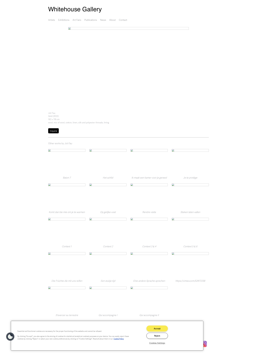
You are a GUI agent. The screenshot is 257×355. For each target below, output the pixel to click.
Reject (157, 335)
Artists (51, 19)
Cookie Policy (119, 339)
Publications (90, 19)
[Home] (128, 9)
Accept (157, 328)
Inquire (53, 130)
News (103, 19)
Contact (123, 19)
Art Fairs (77, 19)
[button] (128, 66)
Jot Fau (51, 112)
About (112, 19)
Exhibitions (63, 19)
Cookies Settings (157, 343)
